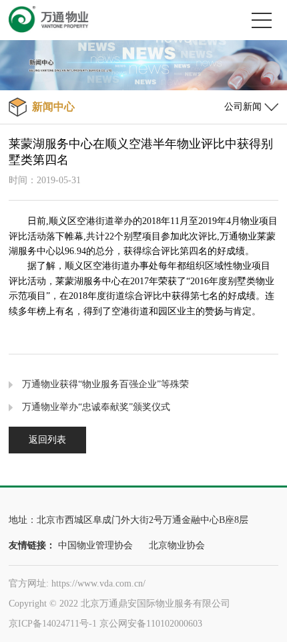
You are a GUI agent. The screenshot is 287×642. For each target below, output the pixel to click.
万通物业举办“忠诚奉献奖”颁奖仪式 (96, 407)
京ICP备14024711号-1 (53, 624)
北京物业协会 (177, 545)
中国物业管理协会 (95, 545)
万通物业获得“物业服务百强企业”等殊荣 (105, 384)
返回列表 (47, 440)
